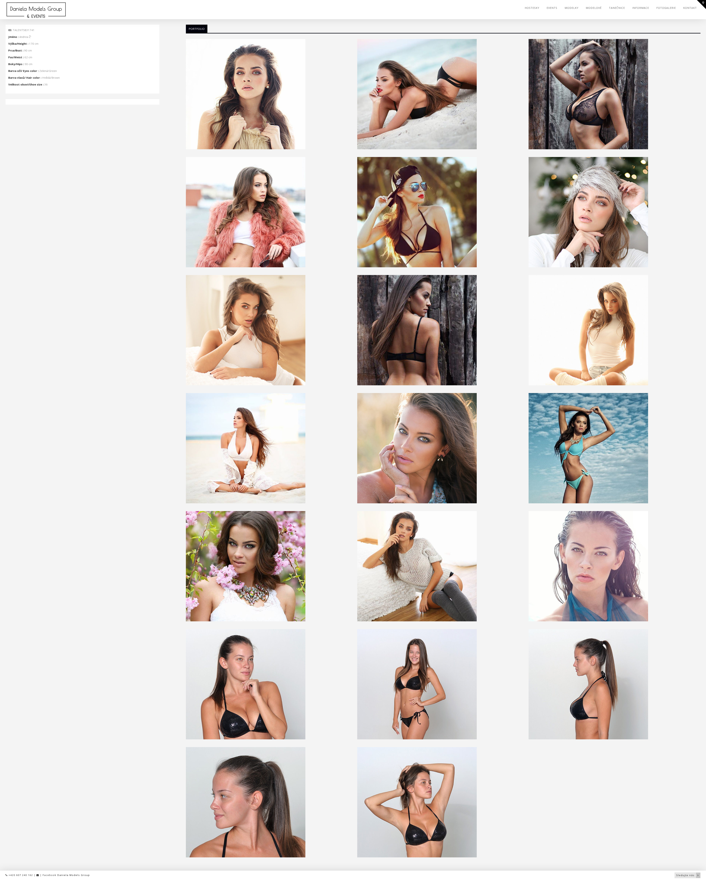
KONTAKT (690, 8)
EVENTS (552, 8)
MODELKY (571, 8)
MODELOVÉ (594, 8)
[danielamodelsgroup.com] (64, 10)
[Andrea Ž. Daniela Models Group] (268, 94)
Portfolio (197, 29)
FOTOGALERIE (666, 8)
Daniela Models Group (73, 875)
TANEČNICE (617, 8)
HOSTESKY (532, 8)
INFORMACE (640, 8)
